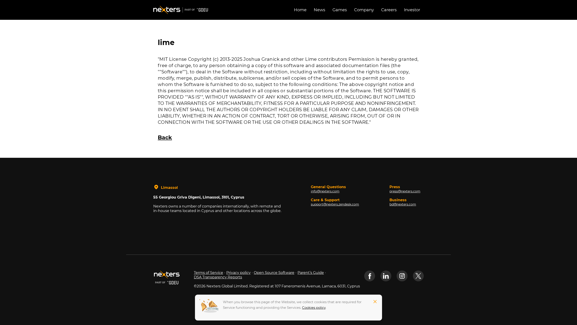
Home (300, 9)
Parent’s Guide (311, 273)
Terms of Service (208, 273)
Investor (412, 9)
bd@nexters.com (402, 204)
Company (364, 9)
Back (165, 137)
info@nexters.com (325, 191)
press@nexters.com (404, 191)
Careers (389, 9)
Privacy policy (238, 273)
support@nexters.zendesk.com (335, 204)
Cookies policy (313, 307)
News (319, 9)
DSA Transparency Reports (218, 277)
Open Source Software (274, 273)
